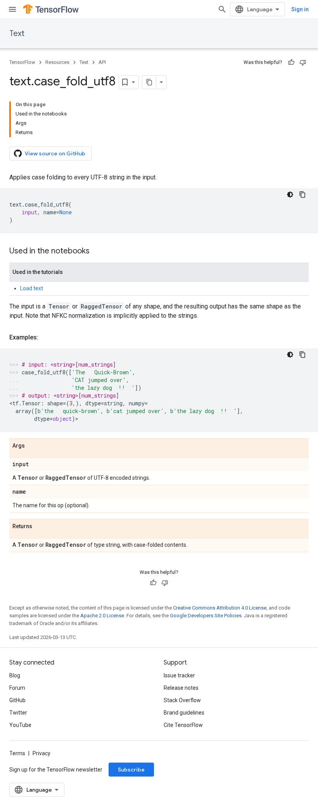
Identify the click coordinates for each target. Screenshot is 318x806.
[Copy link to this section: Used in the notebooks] (97, 251)
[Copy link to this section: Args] (32, 446)
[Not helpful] (303, 62)
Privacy (41, 753)
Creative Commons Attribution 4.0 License (219, 608)
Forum (17, 688)
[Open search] (222, 9)
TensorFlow (22, 62)
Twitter (18, 713)
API (102, 62)
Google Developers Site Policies (206, 615)
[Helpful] (291, 62)
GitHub (17, 700)
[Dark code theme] (290, 194)
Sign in (300, 9)
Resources (57, 62)
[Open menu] (12, 9)
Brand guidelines (184, 713)
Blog (14, 675)
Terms (17, 753)
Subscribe (131, 769)
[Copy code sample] (302, 194)
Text (16, 33)
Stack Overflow (182, 700)
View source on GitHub (55, 153)
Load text (31, 288)
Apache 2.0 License (102, 615)
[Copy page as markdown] (149, 82)
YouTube (20, 725)
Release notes (181, 688)
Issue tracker (179, 675)
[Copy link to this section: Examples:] (46, 337)
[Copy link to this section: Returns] (40, 526)
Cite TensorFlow (183, 725)
